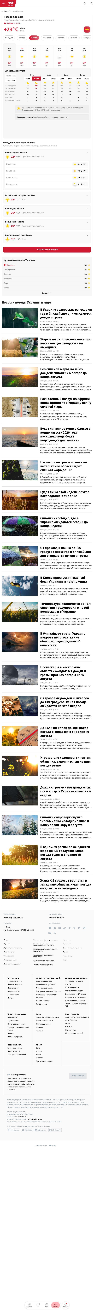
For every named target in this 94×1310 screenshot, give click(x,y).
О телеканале (9, 952)
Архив (65, 952)
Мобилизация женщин (74, 991)
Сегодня (9, 38)
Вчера (34, 38)
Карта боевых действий (45, 985)
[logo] (11, 3)
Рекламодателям (10, 960)
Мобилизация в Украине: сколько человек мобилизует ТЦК (76, 1003)
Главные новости (15, 981)
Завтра (22, 38)
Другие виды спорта (44, 1061)
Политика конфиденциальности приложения (45, 950)
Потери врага (41, 1004)
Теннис (39, 1055)
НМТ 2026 (68, 1027)
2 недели (88, 38)
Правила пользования (12, 964)
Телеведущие (9, 956)
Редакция (7, 944)
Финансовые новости (16, 1024)
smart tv (40, 1130)
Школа (67, 1023)
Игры (65, 960)
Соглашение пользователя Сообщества (43, 956)
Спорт (39, 1045)
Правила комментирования (43, 961)
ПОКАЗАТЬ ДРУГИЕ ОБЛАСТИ (47, 250)
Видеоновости (13, 991)
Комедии (39, 1027)
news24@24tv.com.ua (13, 918)
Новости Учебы (72, 1014)
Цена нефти (12, 1017)
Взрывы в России (43, 1001)
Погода (10, 998)
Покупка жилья (14, 1051)
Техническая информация (43, 965)
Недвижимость (15, 1045)
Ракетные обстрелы (44, 981)
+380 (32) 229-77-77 (21, 1117)
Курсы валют (13, 1021)
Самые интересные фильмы (47, 1017)
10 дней (73, 38)
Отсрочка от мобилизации (75, 997)
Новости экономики (17, 1014)
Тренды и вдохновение (17, 1055)
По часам (47, 38)
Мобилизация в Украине (76, 978)
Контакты (66, 940)
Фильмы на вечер (43, 1024)
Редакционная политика (13, 948)
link (50, 928)
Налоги (10, 1033)
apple (27, 1130)
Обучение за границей (74, 1033)
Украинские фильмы (44, 1021)
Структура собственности (72, 948)
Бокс (38, 1048)
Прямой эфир (13, 988)
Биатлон (39, 1058)
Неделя (61, 38)
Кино (38, 1014)
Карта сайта (67, 956)
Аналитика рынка (15, 1048)
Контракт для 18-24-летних (75, 994)
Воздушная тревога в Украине (48, 991)
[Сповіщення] (85, 3)
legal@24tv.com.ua (35, 1119)
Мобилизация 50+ (72, 987)
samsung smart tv (55, 1130)
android (13, 1130)
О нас (6, 940)
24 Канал (5, 11)
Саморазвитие (70, 1030)
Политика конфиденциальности (45, 940)
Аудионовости (13, 995)
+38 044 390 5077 (56, 918)
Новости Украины (15, 985)
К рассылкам (78, 1076)
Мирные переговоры (44, 988)
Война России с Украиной (48, 978)
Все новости (13, 978)
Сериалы (39, 1031)
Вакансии (66, 944)
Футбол (39, 1051)
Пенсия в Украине (15, 1037)
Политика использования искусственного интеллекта (43, 944)
